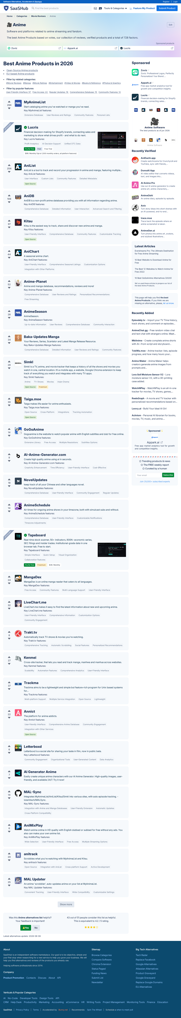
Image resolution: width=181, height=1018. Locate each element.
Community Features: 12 (110, 92)
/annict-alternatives (16, 708)
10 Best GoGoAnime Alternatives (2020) (153, 278)
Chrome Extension (101, 964)
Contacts (31, 977)
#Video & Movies (72, 83)
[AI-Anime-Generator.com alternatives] (18, 455)
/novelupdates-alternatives (20, 476)
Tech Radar (142, 955)
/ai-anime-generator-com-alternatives (26, 451)
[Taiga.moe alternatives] (18, 400)
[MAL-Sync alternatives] (18, 793)
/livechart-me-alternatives (19, 599)
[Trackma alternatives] (18, 684)
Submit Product (167, 8)
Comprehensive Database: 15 (83, 92)
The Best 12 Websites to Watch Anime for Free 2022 (154, 270)
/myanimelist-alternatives (19, 98)
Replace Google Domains (149, 982)
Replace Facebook (145, 959)
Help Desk (16, 1002)
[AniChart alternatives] (18, 252)
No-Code (13, 998)
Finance (151, 1002)
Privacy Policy (22, 1010)
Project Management (114, 1002)
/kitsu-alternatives (15, 217)
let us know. (168, 303)
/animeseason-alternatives (20, 308)
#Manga (27, 83)
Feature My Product (144, 8)
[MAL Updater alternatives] (18, 880)
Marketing (44, 1002)
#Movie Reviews (13, 83)
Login (175, 2)
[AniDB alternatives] (18, 197)
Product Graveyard (146, 973)
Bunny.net (63, 1010)
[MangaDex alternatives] (18, 578)
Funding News (99, 973)
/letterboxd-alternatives (18, 743)
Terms (36, 1010)
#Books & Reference (91, 83)
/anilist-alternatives (16, 162)
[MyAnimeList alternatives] (18, 103)
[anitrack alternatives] (18, 855)
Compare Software (102, 959)
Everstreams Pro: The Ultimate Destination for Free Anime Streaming (154, 252)
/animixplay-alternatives (18, 822)
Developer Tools (28, 998)
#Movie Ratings (40, 83)
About (52, 977)
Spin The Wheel (94, 1010)
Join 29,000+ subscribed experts (155, 481)
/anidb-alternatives (16, 192)
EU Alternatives (144, 986)
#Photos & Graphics (111, 83)
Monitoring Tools (136, 1002)
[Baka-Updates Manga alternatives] (18, 338)
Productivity (30, 1002)
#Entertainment (56, 83)
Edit (170, 25)
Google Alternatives (146, 964)
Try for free (29, 149)
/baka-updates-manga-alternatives (24, 333)
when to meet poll (125, 1010)
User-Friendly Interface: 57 (18, 92)
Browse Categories (102, 955)
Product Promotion (13, 977)
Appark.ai (153, 442)
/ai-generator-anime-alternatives (23, 768)
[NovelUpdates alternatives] (18, 481)
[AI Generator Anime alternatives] (18, 773)
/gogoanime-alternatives (19, 426)
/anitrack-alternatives (17, 850)
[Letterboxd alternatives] (18, 747)
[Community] (100, 8)
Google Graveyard (145, 977)
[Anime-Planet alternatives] (18, 282)
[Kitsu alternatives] (18, 222)
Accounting (58, 1002)
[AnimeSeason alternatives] (18, 312)
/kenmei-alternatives (16, 654)
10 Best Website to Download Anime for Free (153, 261)
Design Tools (46, 998)
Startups (38, 2)
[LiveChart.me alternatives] (18, 603)
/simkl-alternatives (15, 358)
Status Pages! (99, 968)
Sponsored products (165, 43)
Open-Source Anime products (22, 70)
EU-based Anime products (20, 73)
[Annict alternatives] (18, 712)
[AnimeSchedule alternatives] (18, 506)
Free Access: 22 (40, 92)
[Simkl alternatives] (18, 363)
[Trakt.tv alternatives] (18, 633)
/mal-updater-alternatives (19, 875)
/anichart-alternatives (17, 248)
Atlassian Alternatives (147, 968)
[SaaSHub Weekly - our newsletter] (95, 8)
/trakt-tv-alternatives (16, 629)
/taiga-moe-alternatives (18, 395)
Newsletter (97, 982)
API (59, 977)
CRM (5, 1002)
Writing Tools (94, 1002)
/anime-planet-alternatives (20, 278)
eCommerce (72, 1002)
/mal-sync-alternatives (18, 788)
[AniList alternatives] (18, 166)
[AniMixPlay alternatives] (18, 826)
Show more (66, 904)
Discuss (42, 977)
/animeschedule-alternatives (21, 501)
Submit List (97, 977)
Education (162, 1002)
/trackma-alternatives (17, 679)
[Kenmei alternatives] (18, 658)
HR (82, 1002)
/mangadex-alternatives (18, 573)
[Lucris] (18, 128)
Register (166, 2)
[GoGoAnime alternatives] (18, 430)
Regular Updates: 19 (59, 92)
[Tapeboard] (18, 536)
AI (4, 998)
